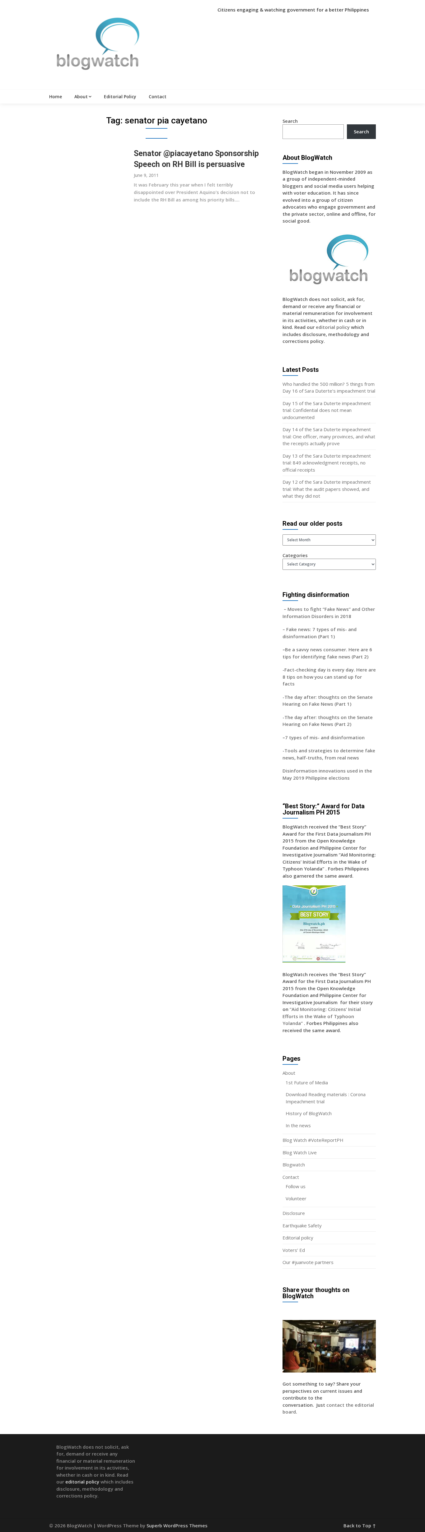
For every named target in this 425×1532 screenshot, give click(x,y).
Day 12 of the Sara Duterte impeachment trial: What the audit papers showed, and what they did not (327, 489)
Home (55, 96)
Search (290, 121)
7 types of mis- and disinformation (325, 737)
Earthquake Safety (302, 1225)
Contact (157, 96)
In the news (298, 1125)
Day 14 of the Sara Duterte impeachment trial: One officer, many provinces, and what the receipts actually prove (329, 436)
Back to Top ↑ (359, 1525)
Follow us (296, 1186)
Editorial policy (298, 1237)
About (81, 96)
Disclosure (294, 1213)
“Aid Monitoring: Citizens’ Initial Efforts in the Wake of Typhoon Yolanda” (322, 1016)
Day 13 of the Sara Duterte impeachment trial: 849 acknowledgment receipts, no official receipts (327, 463)
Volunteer (296, 1198)
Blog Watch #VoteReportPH (313, 1140)
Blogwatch (294, 1164)
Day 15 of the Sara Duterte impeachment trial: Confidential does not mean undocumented (327, 410)
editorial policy (333, 327)
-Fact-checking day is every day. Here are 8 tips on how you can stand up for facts (329, 677)
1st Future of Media (307, 1082)
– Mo (289, 609)
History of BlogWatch (309, 1113)
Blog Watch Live (300, 1152)
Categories (295, 555)
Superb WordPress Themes (177, 1525)
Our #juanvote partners (308, 1262)
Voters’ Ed (294, 1250)
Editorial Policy (120, 96)
